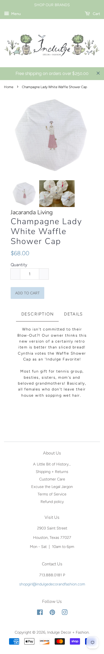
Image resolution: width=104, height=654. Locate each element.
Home (8, 87)
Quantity (19, 264)
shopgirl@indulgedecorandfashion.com (52, 584)
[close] (98, 73)
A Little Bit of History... (52, 464)
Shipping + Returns (52, 471)
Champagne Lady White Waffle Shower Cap (46, 232)
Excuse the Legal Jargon (52, 486)
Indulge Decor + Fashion (68, 632)
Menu (15, 14)
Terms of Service (52, 494)
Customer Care (52, 479)
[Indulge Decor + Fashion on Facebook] (40, 613)
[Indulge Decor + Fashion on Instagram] (64, 613)
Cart (96, 14)
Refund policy (52, 501)
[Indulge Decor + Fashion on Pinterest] (52, 613)
